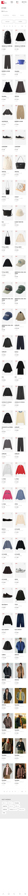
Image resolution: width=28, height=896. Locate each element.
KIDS (22, 15)
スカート (16, 97)
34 (22, 26)
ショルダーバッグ (18, 72)
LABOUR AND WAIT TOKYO (7, 876)
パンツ (3, 72)
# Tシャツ (17, 806)
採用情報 (3, 849)
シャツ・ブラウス (5, 97)
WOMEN (6, 15)
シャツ (3, 353)
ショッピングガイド (6, 827)
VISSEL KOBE (4, 882)
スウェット (4, 480)
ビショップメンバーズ (6, 838)
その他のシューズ (5, 530)
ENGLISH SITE (17, 887)
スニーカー (4, 148)
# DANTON (5, 806)
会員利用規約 (4, 840)
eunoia (3, 878)
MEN (14, 15)
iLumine (3, 869)
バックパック (4, 47)
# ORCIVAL (5, 809)
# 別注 (4, 812)
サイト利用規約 (5, 856)
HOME (3, 820)
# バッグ (11, 806)
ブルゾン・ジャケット (19, 248)
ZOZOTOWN (4, 867)
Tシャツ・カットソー (19, 47)
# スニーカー (22, 809)
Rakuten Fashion (5, 871)
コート (16, 681)
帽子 (16, 223)
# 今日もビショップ (13, 809)
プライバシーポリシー (6, 860)
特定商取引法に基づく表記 (7, 858)
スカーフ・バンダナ (19, 198)
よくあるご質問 (5, 829)
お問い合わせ (4, 831)
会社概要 (3, 847)
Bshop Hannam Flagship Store (8, 875)
